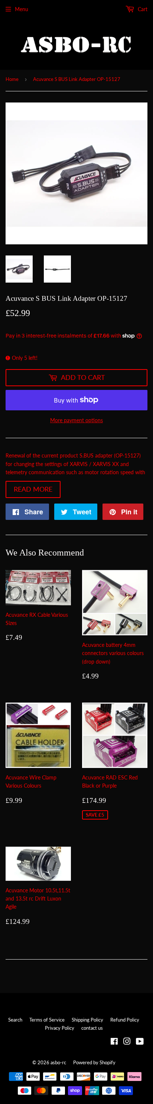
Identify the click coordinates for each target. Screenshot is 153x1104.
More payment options (76, 420)
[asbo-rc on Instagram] (127, 1042)
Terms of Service (47, 1020)
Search (15, 1020)
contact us (92, 1028)
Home (12, 79)
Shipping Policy (87, 1020)
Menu (21, 9)
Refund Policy (124, 1020)
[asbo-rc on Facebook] (114, 1042)
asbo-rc (58, 1062)
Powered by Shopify (94, 1062)
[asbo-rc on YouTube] (140, 1042)
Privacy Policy (59, 1028)
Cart (141, 9)
